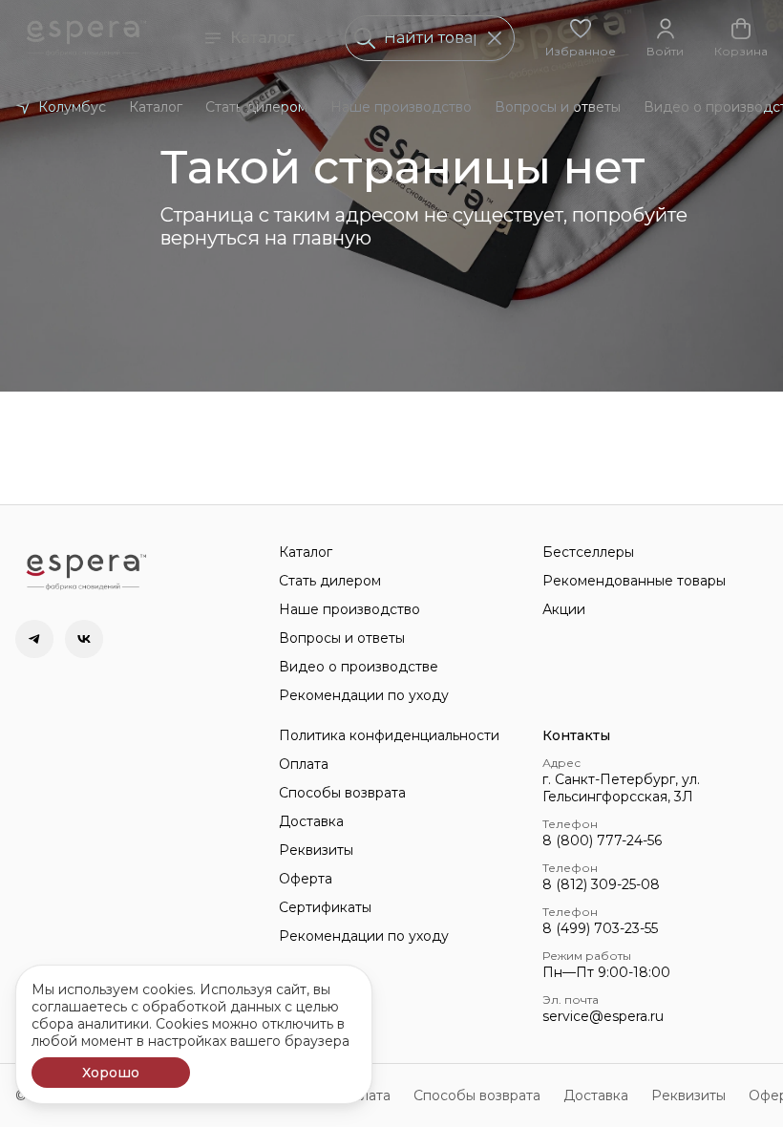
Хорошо (110, 1072)
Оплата (303, 764)
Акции (563, 609)
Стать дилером (256, 107)
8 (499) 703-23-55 (600, 928)
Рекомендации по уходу (364, 695)
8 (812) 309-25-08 (601, 884)
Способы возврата (342, 792)
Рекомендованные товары (634, 580)
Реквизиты (316, 850)
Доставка (311, 821)
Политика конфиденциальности (389, 735)
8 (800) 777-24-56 (602, 840)
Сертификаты (325, 907)
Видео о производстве (358, 666)
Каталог (262, 38)
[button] (580, 38)
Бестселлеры (588, 552)
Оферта (305, 878)
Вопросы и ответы (558, 107)
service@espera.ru (603, 1016)
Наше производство (401, 107)
